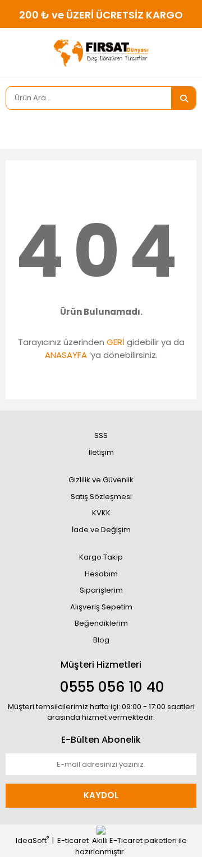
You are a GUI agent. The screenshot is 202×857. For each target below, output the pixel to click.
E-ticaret (73, 840)
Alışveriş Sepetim (101, 607)
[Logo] (101, 53)
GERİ (116, 342)
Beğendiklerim (101, 623)
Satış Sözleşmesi (101, 496)
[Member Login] (17, 129)
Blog (101, 640)
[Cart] (179, 129)
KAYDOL (101, 795)
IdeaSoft (32, 840)
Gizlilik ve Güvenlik (101, 479)
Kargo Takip (101, 557)
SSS (101, 435)
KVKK (101, 512)
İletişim (101, 452)
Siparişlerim (101, 590)
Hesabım (101, 574)
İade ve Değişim (101, 529)
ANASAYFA (66, 355)
